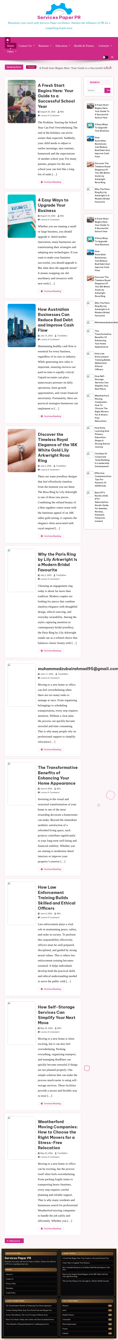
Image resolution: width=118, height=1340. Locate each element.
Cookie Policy (11, 1293)
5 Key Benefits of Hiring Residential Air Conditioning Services (27, 1324)
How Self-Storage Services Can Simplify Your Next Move (56, 1014)
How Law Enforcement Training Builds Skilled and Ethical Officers (56, 898)
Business (43, 45)
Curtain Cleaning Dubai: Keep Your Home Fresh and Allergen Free (29, 1310)
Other (10, 51)
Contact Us (25, 45)
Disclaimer (9, 1288)
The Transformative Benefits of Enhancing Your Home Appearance (58, 775)
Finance (65, 1329)
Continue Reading (52, 182)
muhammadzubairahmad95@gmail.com (102, 322)
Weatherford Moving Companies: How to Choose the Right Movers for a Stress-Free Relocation (58, 1134)
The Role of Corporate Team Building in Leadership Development (102, 460)
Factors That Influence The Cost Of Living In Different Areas (27, 1315)
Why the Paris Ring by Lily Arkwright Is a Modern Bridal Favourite (57, 562)
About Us (9, 1274)
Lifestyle (104, 45)
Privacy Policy (11, 1284)
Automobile (66, 1320)
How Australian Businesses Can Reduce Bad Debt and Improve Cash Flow (56, 320)
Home (10, 45)
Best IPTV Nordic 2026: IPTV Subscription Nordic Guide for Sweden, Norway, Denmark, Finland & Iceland (102, 506)
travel (64, 1310)
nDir (62, 112)
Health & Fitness (84, 45)
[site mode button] (105, 57)
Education (61, 45)
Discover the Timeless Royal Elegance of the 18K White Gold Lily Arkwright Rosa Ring (58, 447)
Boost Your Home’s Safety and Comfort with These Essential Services (30, 1320)
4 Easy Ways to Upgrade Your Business (62, 68)
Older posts (14, 1241)
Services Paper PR (59, 17)
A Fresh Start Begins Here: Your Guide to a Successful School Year (56, 96)
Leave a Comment (50, 115)
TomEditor (62, 336)
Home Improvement (69, 1324)
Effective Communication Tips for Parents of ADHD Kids (102, 479)
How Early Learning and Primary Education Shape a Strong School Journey (102, 437)
